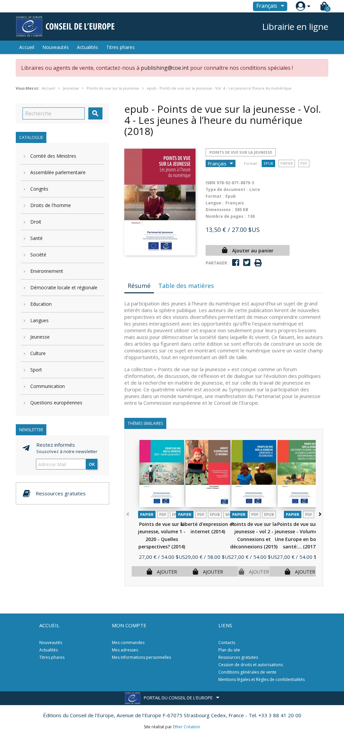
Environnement (46, 271)
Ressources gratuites (238, 657)
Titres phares (120, 47)
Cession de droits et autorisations (250, 665)
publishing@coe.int (165, 67)
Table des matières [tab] (186, 286)
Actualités (87, 47)
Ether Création (186, 727)
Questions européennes (56, 402)
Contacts (226, 642)
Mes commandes (128, 642)
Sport (36, 369)
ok (92, 464)
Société (38, 254)
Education (41, 304)
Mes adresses (125, 650)
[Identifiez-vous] (300, 6)
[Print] (258, 263)
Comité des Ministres (53, 156)
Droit (35, 221)
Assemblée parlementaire (58, 172)
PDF (303, 163)
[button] (319, 513)
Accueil (26, 47)
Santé (36, 238)
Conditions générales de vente (247, 672)
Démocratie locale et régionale (63, 287)
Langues (39, 320)
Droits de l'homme (50, 205)
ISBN (210, 183)
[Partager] (235, 262)
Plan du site (229, 650)
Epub (268, 163)
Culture (38, 353)
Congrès (39, 189)
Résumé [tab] (139, 286)
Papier (287, 163)
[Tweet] (246, 262)
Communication (47, 386)
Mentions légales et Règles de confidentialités (261, 679)
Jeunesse (40, 337)
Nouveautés (55, 47)
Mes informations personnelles (141, 657)
